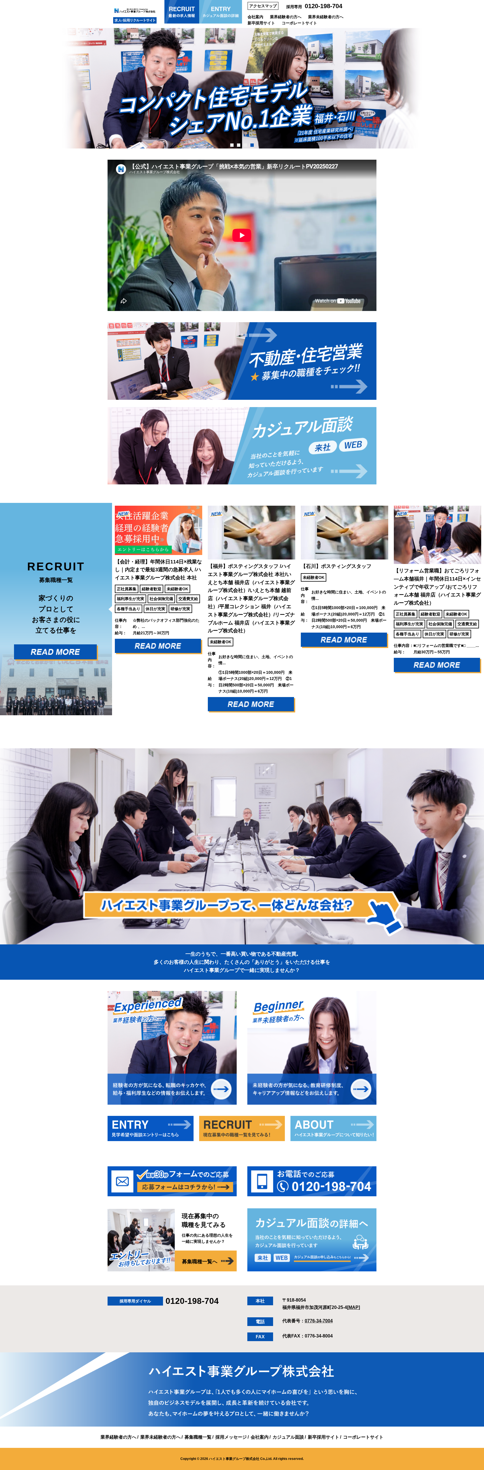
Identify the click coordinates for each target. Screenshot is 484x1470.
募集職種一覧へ (199, 1261)
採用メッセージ (231, 1437)
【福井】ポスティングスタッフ (158, 598)
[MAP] (353, 1307)
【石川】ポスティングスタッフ (243, 566)
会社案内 (255, 17)
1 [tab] (232, 145)
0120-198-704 (323, 6)
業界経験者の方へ (285, 17)
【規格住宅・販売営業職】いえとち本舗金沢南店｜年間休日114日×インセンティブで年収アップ (437, 587)
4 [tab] (252, 145)
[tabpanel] (242, 88)
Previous (108, 609)
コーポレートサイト (299, 23)
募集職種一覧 (198, 1437)
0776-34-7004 (319, 1320)
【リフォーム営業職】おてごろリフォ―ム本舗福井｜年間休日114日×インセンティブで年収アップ (344, 587)
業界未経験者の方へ (325, 17)
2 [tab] (239, 145)
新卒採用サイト (261, 23)
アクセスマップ (263, 6)
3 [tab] (245, 145)
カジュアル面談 (288, 1437)
